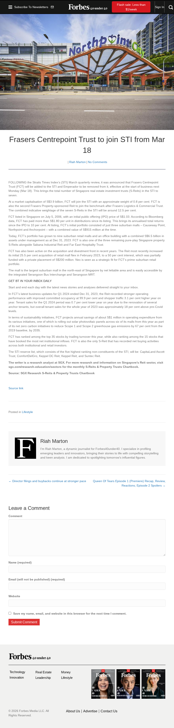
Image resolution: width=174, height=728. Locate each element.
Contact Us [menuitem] (109, 711)
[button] (34, 7)
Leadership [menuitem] (43, 677)
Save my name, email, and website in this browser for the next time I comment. (69, 613)
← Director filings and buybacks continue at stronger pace (47, 481)
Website (14, 596)
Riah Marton (77, 162)
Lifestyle (27, 412)
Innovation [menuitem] (17, 677)
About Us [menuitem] (73, 711)
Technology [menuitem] (17, 672)
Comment (15, 516)
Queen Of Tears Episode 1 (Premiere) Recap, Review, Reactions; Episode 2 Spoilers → (129, 483)
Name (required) (20, 562)
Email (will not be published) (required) (36, 579)
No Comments (97, 162)
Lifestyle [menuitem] (67, 677)
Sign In (159, 7)
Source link (15, 388)
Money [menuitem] (66, 672)
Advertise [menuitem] (90, 711)
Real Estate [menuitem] (43, 672)
